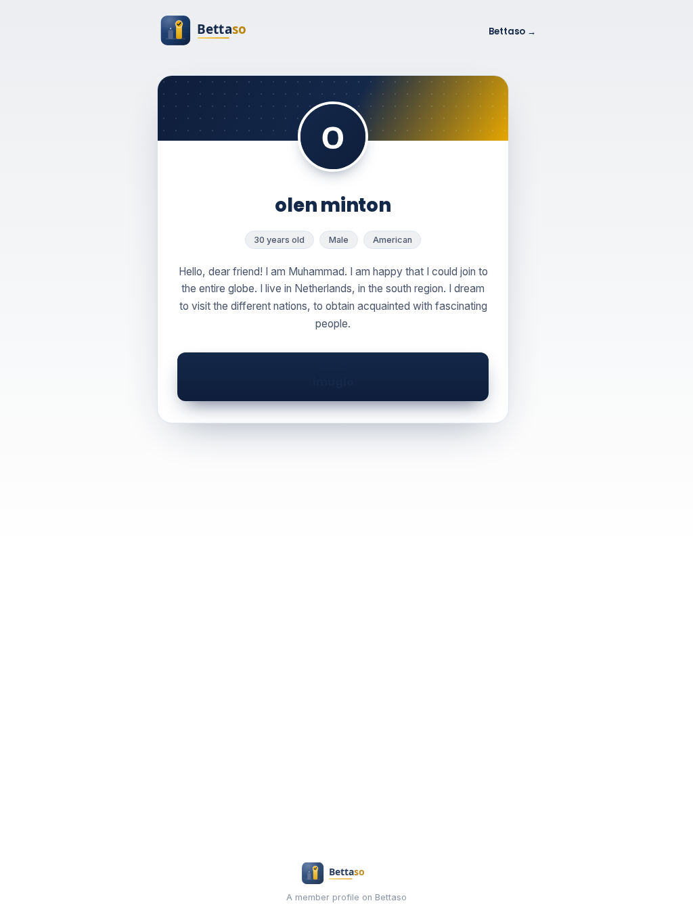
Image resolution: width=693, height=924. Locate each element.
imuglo (333, 376)
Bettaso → (512, 31)
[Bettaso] (221, 32)
